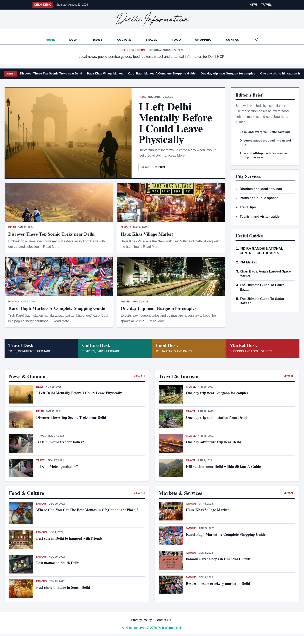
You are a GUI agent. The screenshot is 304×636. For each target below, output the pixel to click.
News (254, 4)
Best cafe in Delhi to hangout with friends (69, 538)
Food (176, 39)
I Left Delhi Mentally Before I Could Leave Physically (175, 122)
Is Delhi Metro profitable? (57, 466)
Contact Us (163, 620)
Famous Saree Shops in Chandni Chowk (218, 559)
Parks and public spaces (259, 198)
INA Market (248, 262)
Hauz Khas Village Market (105, 73)
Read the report (153, 167)
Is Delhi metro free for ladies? (60, 442)
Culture (124, 39)
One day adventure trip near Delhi (213, 442)
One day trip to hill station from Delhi (216, 417)
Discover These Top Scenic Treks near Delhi (51, 73)
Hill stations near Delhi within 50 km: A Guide (223, 466)
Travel (266, 4)
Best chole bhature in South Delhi (63, 587)
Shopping (203, 39)
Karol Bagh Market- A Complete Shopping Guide (162, 73)
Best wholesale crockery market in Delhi (218, 583)
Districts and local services (261, 189)
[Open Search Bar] (257, 39)
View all (139, 376)
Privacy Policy (141, 620)
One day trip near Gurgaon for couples (228, 73)
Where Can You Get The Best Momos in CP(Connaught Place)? (88, 509)
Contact (233, 39)
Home (50, 39)
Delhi (74, 39)
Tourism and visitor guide (260, 216)
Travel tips (248, 207)
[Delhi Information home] (152, 19)
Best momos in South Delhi (57, 562)
